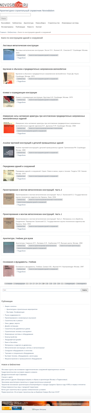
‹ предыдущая (20, 283)
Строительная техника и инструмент (18, 331)
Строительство (54, 23)
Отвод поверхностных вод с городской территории (19, 387)
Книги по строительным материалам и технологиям (45, 128)
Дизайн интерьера (11, 326)
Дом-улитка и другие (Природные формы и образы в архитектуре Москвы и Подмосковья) (34, 379)
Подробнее (21, 58)
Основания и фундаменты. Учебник (19, 262)
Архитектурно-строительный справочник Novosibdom (27, 10)
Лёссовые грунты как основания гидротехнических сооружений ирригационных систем (33, 369)
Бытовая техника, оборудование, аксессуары (21, 356)
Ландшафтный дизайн (13, 339)
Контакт (39, 27)
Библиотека (17, 23)
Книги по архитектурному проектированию (42, 246)
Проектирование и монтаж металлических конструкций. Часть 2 (32, 190)
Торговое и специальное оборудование (19, 353)
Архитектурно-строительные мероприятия (22, 309)
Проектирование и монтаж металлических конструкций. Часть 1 (32, 214)
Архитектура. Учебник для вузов (18, 238)
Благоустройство (11, 337)
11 (47, 283)
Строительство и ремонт (14, 320)
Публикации (20, 27)
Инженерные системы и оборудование (19, 334)
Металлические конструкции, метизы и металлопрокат (25, 348)
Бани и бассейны (11, 342)
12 (51, 283)
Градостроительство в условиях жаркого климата (19, 372)
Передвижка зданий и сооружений (19, 166)
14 (59, 283)
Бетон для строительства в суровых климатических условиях (23, 389)
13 (55, 283)
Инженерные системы (70, 23)
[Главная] (14, 4)
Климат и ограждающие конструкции (20, 92)
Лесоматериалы (7, 27)
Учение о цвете (7, 377)
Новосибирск (41, 23)
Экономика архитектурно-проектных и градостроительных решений (26, 382)
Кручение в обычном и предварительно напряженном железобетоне (34, 69)
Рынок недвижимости (12, 315)
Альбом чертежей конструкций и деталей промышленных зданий (33, 143)
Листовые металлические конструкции (21, 45)
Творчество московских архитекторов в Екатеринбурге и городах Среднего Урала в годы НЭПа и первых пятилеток (43, 384)
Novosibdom (5, 23)
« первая (9, 283)
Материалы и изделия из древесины (18, 345)
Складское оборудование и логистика (18, 350)
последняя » (82, 283)
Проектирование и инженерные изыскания (20, 318)
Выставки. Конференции (15, 312)
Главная (3, 32)
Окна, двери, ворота (12, 323)
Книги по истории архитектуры (70, 246)
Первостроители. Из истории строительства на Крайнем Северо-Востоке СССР (30, 392)
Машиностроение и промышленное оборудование (23, 359)
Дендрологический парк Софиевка (14, 374)
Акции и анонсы (10, 306)
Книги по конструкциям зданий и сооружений (43, 55)
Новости (30, 27)
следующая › (70, 283)
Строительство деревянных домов (17, 329)
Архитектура (28, 23)
